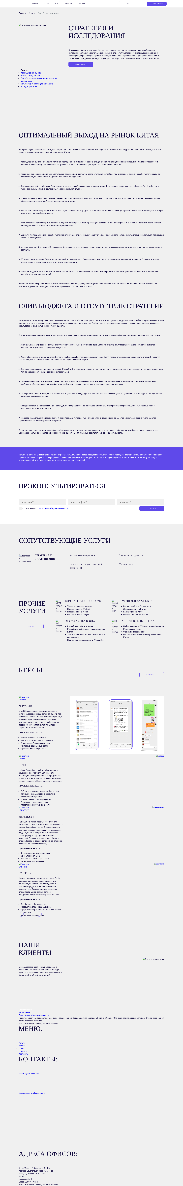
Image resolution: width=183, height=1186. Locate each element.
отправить (152, 508)
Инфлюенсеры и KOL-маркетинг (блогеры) (143, 626)
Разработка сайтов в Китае (80, 626)
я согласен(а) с (45, 508)
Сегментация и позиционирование (37, 84)
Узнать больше (81, 64)
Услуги (35, 4)
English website (25, 1010)
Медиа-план (26, 81)
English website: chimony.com (32, 1093)
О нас (57, 4)
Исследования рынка (31, 73)
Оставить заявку (156, 3)
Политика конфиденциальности (34, 1015)
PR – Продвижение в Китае (138, 621)
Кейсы (46, 4)
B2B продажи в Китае (133, 612)
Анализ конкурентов (30, 75)
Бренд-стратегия (29, 86)
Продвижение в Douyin (78, 614)
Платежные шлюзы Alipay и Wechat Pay (85, 640)
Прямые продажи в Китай (135, 614)
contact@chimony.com (29, 1073)
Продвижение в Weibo (77, 612)
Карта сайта (24, 1012)
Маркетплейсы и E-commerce (137, 606)
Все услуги (29, 626)
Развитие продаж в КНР (136, 601)
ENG (127, 4)
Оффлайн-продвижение (134, 632)
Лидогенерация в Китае (134, 609)
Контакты (82, 4)
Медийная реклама (132, 629)
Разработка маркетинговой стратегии (39, 78)
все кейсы (150, 675)
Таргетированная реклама (79, 606)
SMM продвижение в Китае (83, 601)
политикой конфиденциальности (52, 508)
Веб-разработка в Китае (80, 621)
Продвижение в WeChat (78, 609)
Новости (68, 4)
